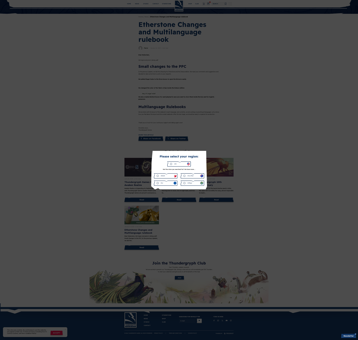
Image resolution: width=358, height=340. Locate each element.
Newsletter (349, 336)
